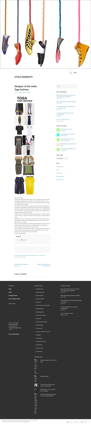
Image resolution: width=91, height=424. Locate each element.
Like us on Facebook (14, 334)
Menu (75, 72)
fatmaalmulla (39, 351)
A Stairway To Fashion (41, 341)
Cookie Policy (26, 421)
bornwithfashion (39, 325)
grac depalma (63, 134)
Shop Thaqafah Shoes (14, 298)
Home (10, 289)
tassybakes (38, 335)
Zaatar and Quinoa (40, 298)
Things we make (39, 348)
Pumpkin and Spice (44, 376)
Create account (59, 166)
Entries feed (59, 173)
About (10, 292)
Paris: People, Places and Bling (43, 305)
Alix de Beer (38, 318)
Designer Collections (27, 255)
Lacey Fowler (63, 129)
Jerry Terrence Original (41, 315)
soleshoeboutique (64, 139)
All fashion (20, 255)
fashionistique (39, 338)
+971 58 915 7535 (13, 326)
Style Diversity (24, 77)
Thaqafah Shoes (13, 295)
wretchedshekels (40, 308)
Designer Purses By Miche (41, 321)
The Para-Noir (39, 328)
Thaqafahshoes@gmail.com (15, 327)
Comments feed (60, 176)
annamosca (38, 302)
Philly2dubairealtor (40, 292)
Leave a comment (21, 257)
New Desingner (35, 255)
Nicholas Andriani (40, 295)
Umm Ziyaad (28, 92)
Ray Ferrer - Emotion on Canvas (43, 331)
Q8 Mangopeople (40, 312)
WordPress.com (59, 179)
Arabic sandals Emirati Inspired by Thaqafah (66, 101)
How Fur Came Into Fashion (62, 119)
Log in (57, 169)
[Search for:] (66, 86)
